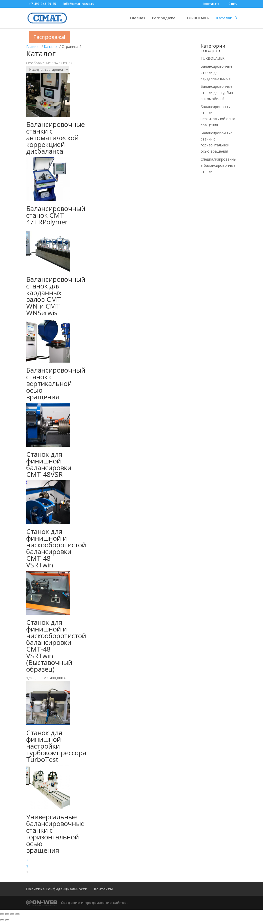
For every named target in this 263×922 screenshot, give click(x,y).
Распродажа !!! (166, 18)
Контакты (211, 4)
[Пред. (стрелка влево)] (2, 920)
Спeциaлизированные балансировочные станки (218, 165)
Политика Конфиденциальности (56, 888)
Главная (137, 18)
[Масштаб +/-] (2, 914)
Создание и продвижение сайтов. (94, 902)
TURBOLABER (198, 18)
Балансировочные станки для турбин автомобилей (217, 92)
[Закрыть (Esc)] (17, 914)
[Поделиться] (12, 914)
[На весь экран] (7, 914)
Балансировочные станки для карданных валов (216, 72)
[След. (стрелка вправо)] (7, 920)
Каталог (224, 18)
